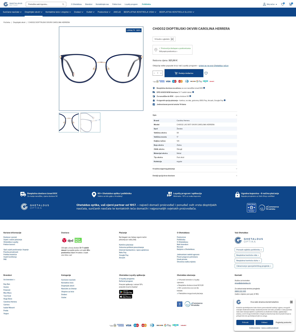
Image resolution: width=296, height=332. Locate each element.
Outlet (89, 12)
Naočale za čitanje (69, 289)
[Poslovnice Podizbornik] (110, 11)
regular (179, 161)
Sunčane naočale (11, 12)
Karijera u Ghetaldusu (186, 249)
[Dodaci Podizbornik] (82, 11)
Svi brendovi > (9, 280)
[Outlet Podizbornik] (94, 11)
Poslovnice (103, 12)
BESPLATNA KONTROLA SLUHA (175, 12)
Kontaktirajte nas (102, 4)
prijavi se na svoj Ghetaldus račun (213, 65)
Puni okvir (180, 157)
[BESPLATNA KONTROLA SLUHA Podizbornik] (193, 11)
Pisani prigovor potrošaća (187, 257)
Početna (6, 22)
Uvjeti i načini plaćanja (12, 240)
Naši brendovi (182, 244)
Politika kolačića (254, 328)
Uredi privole (182, 259)
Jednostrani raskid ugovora (188, 254)
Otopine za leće (67, 292)
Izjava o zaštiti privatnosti (269, 328)
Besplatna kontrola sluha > (248, 261)
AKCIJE (117, 12)
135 (178, 141)
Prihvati (245, 322)
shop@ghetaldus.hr (243, 283)
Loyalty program (131, 4)
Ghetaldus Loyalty (10, 242)
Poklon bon (116, 4)
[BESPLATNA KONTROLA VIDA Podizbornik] (155, 11)
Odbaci (264, 322)
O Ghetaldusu (76, 4)
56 (178, 133)
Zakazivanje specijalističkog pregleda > (253, 266)
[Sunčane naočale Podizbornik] (21, 11)
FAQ (4, 259)
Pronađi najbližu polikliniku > (249, 250)
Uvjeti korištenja (10, 257)
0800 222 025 (240, 291)
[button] (291, 302)
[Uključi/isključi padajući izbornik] (276, 4)
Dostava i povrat (10, 237)
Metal (179, 153)
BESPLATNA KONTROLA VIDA (139, 12)
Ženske (180, 129)
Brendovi (88, 4)
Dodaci (77, 12)
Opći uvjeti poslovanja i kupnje (16, 250)
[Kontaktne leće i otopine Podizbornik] (70, 11)
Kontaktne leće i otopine (57, 12)
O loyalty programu (126, 279)
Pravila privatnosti (10, 252)
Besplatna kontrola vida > (247, 255)
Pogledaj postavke (283, 322)
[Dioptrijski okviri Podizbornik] (41, 11)
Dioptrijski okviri (32, 12)
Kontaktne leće (67, 283)
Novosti (180, 247)
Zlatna (179, 145)
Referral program (126, 281)
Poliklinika (146, 4)
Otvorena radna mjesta (186, 262)
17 (177, 137)
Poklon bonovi (9, 244)
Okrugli (179, 149)
